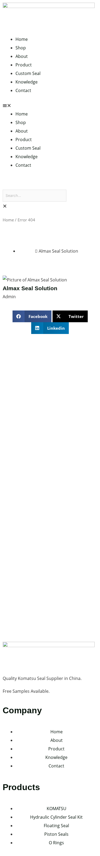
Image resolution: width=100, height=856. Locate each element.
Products (21, 787)
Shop (20, 48)
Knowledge (26, 82)
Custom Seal (28, 73)
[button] (50, 105)
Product (23, 65)
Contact (23, 90)
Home (21, 39)
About (21, 56)
